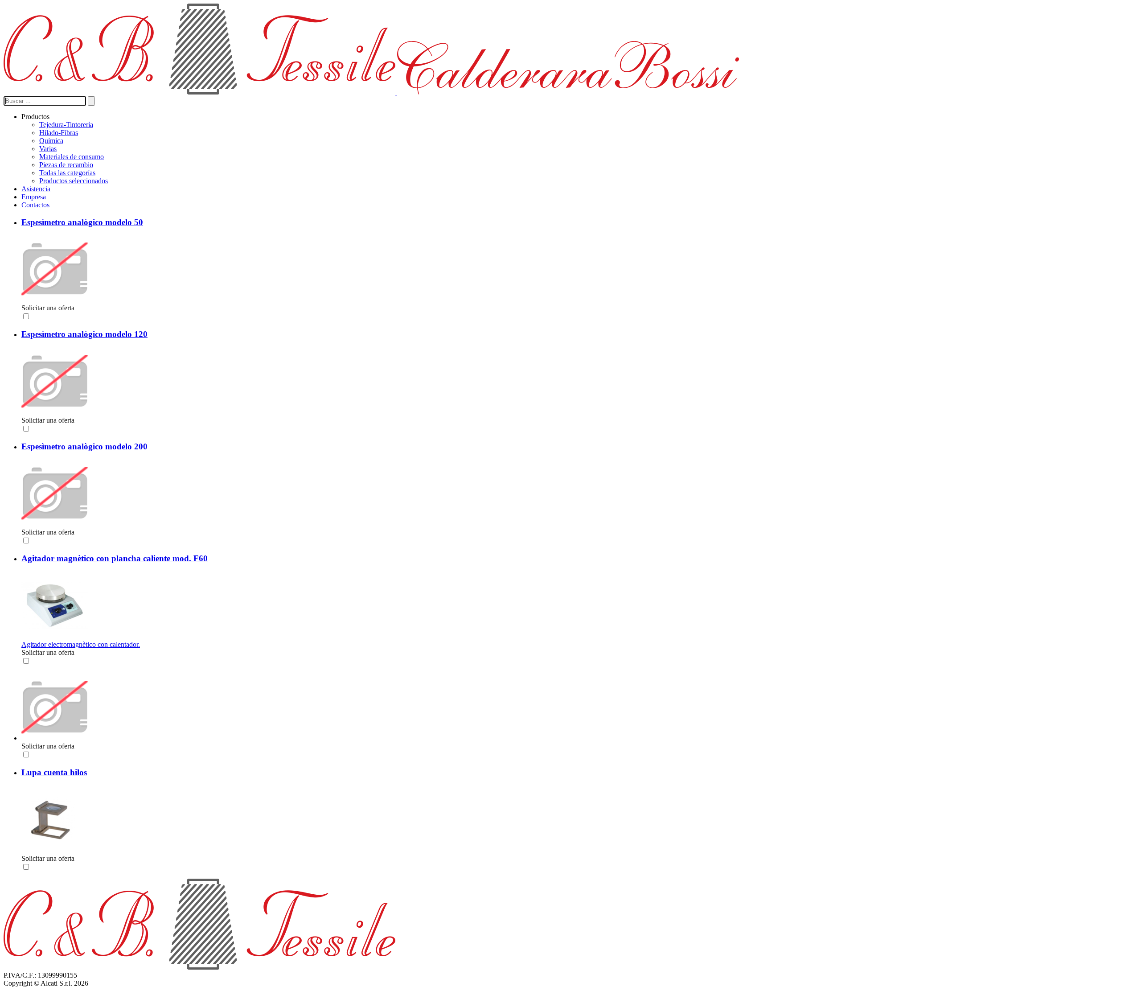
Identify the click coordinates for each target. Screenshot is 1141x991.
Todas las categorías (67, 173)
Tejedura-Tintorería (66, 124)
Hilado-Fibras (58, 132)
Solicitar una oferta (47, 308)
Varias (48, 148)
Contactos (35, 205)
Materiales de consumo (71, 156)
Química (51, 140)
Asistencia (35, 189)
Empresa (33, 197)
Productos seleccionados (73, 181)
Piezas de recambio (66, 165)
